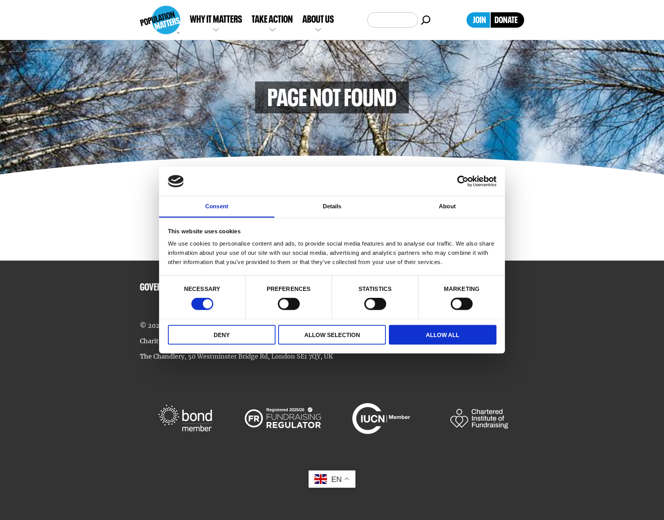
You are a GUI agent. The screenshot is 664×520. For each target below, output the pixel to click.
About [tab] (447, 206)
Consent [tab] (216, 206)
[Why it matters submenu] (216, 29)
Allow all (442, 334)
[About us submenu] (318, 29)
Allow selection (332, 334)
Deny (222, 334)
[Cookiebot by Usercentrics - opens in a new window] (462, 181)
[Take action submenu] (272, 29)
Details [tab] (332, 206)
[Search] (425, 20)
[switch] (289, 304)
